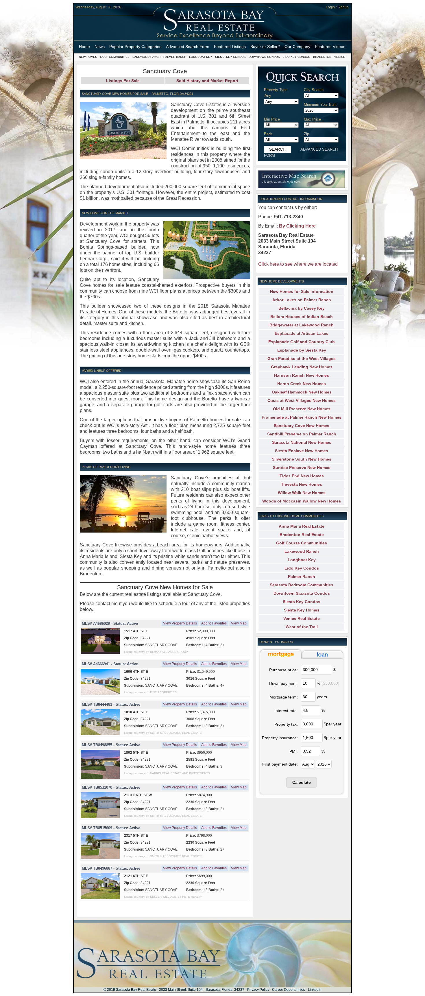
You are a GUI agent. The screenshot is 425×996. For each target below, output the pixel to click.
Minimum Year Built (320, 104)
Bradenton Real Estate (302, 534)
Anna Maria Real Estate (301, 526)
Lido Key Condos (296, 56)
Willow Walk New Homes (302, 492)
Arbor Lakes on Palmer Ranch (301, 299)
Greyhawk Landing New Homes (301, 367)
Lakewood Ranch (146, 56)
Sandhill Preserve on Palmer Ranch (301, 434)
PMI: (293, 751)
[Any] (284, 96)
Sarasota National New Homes (301, 442)
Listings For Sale (123, 80)
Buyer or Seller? (265, 46)
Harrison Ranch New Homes (301, 375)
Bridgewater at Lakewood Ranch (301, 325)
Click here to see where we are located (298, 264)
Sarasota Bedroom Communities (301, 585)
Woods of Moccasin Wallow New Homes (301, 501)
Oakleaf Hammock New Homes (302, 392)
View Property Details (180, 623)
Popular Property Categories (135, 46)
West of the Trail (302, 626)
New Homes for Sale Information (301, 291)
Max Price (312, 119)
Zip (306, 134)
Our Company (297, 46)
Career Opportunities (288, 990)
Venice (339, 56)
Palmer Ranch (174, 56)
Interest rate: (286, 710)
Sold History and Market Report (207, 80)
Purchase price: (283, 670)
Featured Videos (330, 46)
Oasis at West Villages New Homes (301, 400)
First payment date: (280, 764)
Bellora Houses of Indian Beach (301, 316)
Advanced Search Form (187, 46)
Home (84, 46)
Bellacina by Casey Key (301, 308)
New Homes (88, 56)
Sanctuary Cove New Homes (301, 425)
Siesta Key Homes (301, 610)
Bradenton (322, 56)
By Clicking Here (297, 225)
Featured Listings (230, 46)
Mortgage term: (283, 697)
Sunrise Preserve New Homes (301, 467)
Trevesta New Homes (301, 484)
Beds (268, 134)
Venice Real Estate (301, 618)
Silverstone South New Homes (301, 459)
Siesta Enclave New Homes (301, 450)
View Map (239, 623)
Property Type (275, 90)
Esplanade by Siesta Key (301, 350)
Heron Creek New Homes (301, 383)
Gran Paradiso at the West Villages (301, 358)
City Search (314, 90)
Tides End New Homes (302, 476)
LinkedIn (314, 990)
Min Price (272, 119)
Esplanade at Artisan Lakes (301, 333)
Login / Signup (337, 7)
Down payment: (283, 683)
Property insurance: (280, 738)
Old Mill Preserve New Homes (301, 408)
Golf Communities (115, 56)
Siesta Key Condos (230, 56)
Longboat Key (200, 56)
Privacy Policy (258, 990)
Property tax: (286, 724)
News (100, 46)
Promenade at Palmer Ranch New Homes (301, 417)
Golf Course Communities (301, 543)
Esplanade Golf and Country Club (301, 341)
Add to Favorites (214, 623)
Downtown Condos (264, 56)
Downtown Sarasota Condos (302, 593)
